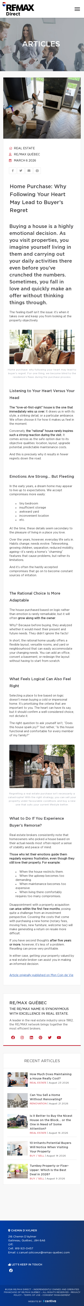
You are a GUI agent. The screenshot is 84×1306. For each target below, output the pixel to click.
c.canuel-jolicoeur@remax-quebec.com (43, 1252)
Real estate (24, 148)
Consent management (56, 1295)
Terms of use (32, 1295)
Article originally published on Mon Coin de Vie (41, 975)
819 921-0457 (24, 1248)
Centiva (49, 1301)
